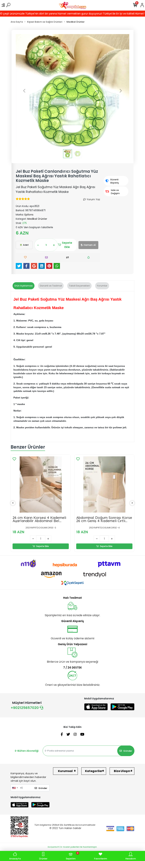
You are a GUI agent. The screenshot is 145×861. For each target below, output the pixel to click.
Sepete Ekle (67, 245)
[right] (132, 503)
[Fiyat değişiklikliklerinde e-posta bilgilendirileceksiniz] (89, 257)
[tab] (23, 285)
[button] (24, 90)
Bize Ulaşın (122, 771)
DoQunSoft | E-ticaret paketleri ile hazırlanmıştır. (72, 846)
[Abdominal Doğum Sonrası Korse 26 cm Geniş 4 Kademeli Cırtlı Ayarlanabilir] (104, 484)
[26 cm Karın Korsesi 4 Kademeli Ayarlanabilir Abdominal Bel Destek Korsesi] (41, 484)
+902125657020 (25, 707)
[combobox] (15, 788)
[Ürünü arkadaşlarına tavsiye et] (47, 257)
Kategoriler (93, 771)
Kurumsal (65, 771)
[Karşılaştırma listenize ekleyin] (68, 257)
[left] (13, 503)
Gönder (127, 751)
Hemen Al (90, 245)
